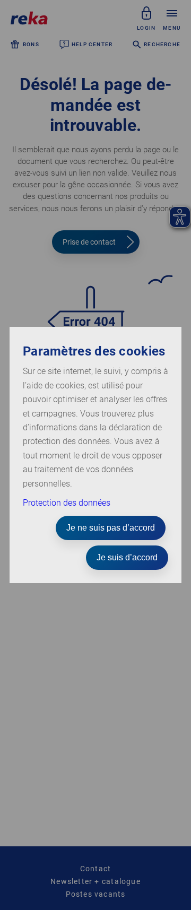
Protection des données (66, 503)
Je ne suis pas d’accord (110, 527)
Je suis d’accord (127, 557)
